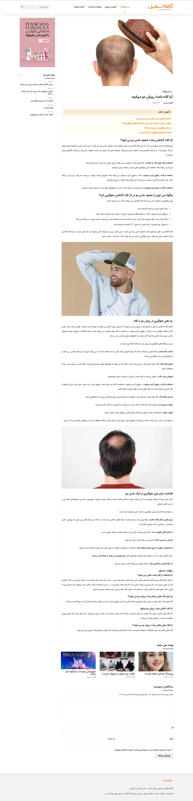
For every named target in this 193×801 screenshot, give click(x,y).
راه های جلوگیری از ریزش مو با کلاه (158, 128)
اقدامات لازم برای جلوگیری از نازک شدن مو (155, 132)
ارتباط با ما (167, 781)
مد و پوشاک (124, 7)
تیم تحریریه (167, 103)
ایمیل (171, 738)
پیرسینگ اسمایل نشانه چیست (158, 674)
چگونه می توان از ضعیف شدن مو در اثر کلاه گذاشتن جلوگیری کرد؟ (146, 123)
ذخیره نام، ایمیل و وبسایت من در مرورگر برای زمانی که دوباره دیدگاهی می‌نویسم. (142, 750)
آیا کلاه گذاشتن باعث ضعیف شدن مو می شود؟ (153, 118)
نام (172, 727)
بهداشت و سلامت (94, 7)
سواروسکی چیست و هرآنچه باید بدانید (80, 673)
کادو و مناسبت (79, 7)
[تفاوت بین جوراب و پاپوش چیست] (117, 661)
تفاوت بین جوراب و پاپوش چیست (118, 674)
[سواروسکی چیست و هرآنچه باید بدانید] (78, 660)
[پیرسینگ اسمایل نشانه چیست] (156, 661)
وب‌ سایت (111, 738)
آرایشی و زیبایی (111, 7)
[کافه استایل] (160, 7)
